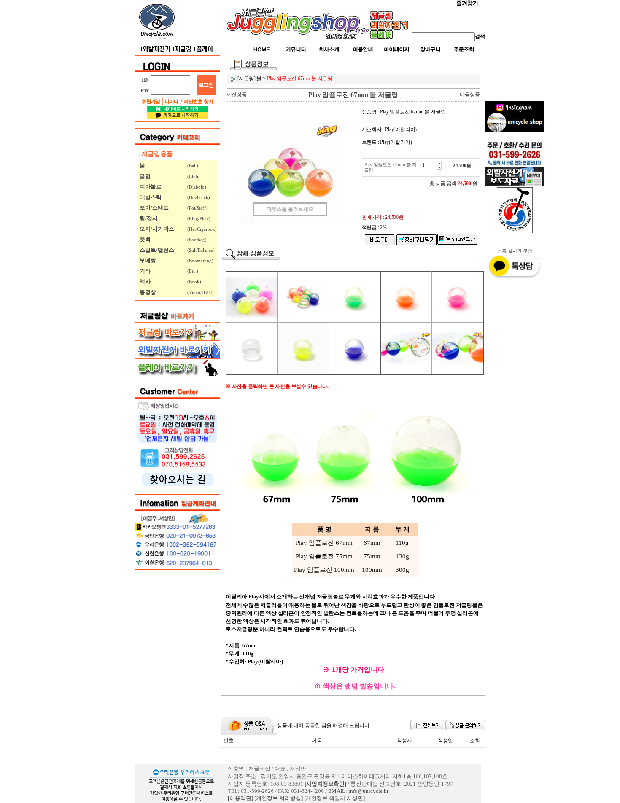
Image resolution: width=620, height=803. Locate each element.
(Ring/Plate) (198, 218)
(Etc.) (192, 271)
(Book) (194, 281)
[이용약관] (240, 798)
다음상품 (470, 94)
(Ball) (192, 165)
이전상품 (237, 94)
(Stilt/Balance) (201, 250)
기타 (144, 271)
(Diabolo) (196, 186)
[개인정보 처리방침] (278, 798)
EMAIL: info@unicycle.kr (358, 791)
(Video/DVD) (200, 292)
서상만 (355, 798)
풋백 (144, 239)
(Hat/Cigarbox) (202, 229)
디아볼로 (150, 186)
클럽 (144, 176)
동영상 (147, 292)
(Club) (193, 176)
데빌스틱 (150, 197)
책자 (144, 281)
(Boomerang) (200, 260)
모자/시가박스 (156, 229)
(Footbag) (197, 239)
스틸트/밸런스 (156, 250)
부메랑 (147, 260)
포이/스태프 (153, 208)
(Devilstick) (198, 197)
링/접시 (148, 218)
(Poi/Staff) (197, 207)
